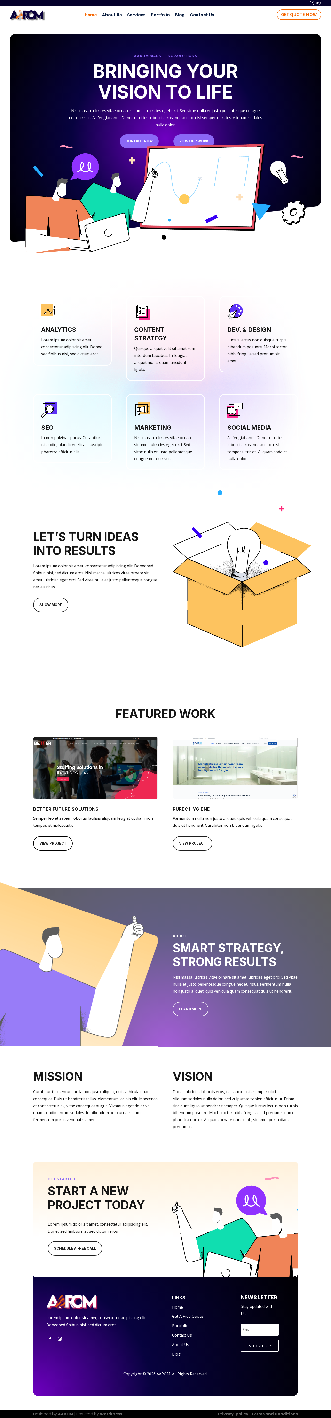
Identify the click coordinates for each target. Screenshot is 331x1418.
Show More (50, 605)
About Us (112, 15)
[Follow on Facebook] (312, 3)
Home (91, 15)
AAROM (65, 1414)
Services (136, 15)
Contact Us (202, 15)
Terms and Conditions (275, 1414)
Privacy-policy (233, 1414)
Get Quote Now (299, 14)
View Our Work (194, 141)
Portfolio (160, 15)
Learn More (190, 1009)
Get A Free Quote (187, 1316)
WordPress (111, 1414)
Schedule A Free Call (75, 1248)
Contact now (139, 141)
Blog (180, 15)
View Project (52, 843)
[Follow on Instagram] (318, 3)
